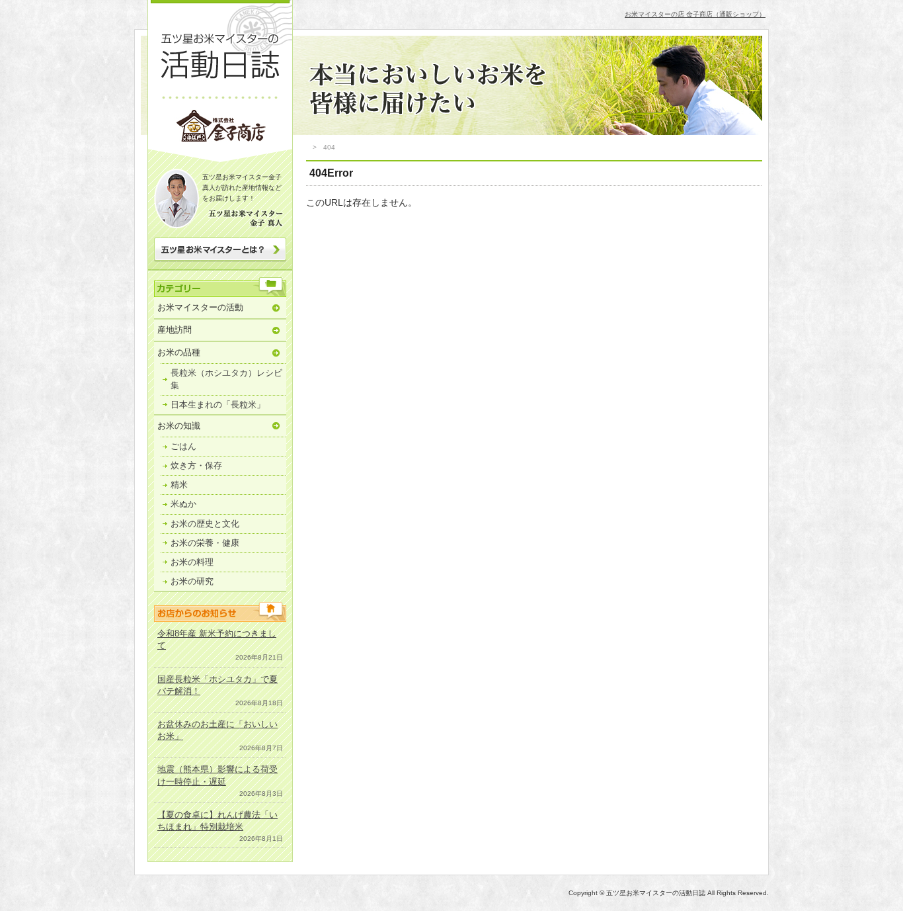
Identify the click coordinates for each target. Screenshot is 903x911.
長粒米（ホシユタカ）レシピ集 (226, 379)
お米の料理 (192, 562)
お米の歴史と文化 (205, 524)
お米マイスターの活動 (200, 307)
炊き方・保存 (196, 465)
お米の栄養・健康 (205, 543)
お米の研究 (192, 581)
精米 (179, 485)
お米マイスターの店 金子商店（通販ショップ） (695, 14)
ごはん (183, 446)
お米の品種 (178, 352)
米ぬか (183, 504)
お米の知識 (178, 426)
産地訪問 (174, 330)
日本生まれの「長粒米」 (218, 405)
